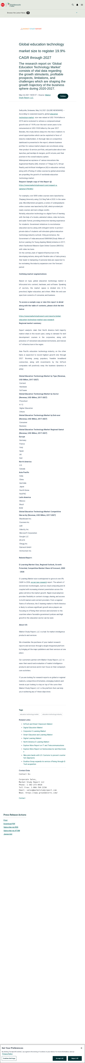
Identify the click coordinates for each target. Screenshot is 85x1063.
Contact (22, 798)
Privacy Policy (7, 1054)
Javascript (8, 834)
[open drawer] (82, 5)
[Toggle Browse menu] (76, 12)
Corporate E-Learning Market (34, 731)
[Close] (81, 1048)
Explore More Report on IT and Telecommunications (43, 745)
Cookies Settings (9, 1058)
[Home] (11, 5)
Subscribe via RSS (11, 827)
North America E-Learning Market (36, 742)
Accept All (59, 1058)
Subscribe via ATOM (12, 831)
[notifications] (77, 5)
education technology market (29, 714)
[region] (42, 1053)
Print (6, 820)
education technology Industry (52, 714)
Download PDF (9, 824)
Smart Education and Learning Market (38, 735)
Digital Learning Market (32, 738)
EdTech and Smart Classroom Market (37, 724)
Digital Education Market (33, 728)
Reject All (74, 1058)
